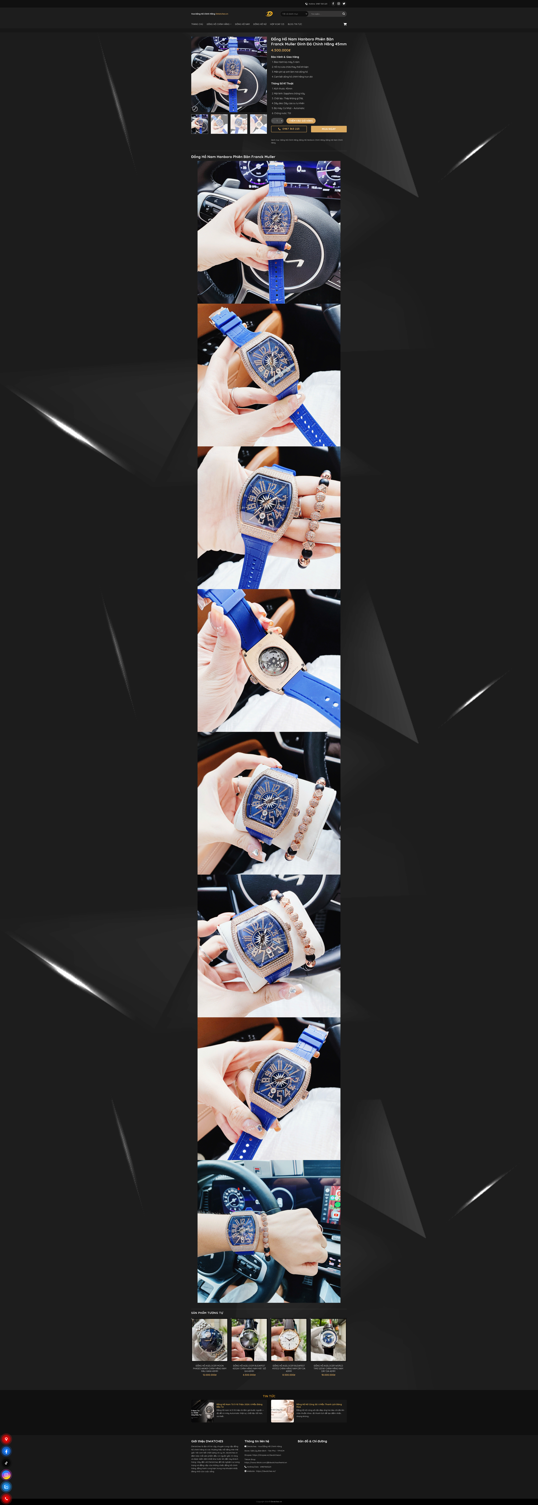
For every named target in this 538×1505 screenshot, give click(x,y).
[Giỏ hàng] (345, 24)
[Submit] (343, 13)
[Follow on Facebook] (333, 3)
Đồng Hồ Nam (242, 24)
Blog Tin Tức (295, 24)
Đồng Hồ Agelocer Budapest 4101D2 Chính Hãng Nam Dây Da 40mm (288, 1368)
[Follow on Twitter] (344, 3)
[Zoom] (195, 109)
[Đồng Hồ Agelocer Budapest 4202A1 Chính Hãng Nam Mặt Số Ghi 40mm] (249, 1340)
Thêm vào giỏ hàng (301, 120)
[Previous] (196, 74)
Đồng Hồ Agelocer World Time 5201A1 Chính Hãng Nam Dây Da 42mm (328, 1368)
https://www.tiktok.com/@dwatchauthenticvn (265, 1462)
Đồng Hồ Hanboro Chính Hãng (312, 140)
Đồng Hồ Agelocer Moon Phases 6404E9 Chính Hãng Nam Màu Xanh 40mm (209, 1368)
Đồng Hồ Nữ (259, 24)
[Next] (261, 74)
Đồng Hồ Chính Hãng (218, 24)
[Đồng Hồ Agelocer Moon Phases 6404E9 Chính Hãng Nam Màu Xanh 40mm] (209, 1340)
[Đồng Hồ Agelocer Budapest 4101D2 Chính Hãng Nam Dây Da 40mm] (288, 1340)
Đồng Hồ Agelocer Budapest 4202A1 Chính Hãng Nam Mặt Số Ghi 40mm (249, 1368)
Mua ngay (329, 129)
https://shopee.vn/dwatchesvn (266, 1455)
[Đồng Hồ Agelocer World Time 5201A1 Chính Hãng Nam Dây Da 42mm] (328, 1340)
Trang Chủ (197, 24)
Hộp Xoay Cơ (277, 24)
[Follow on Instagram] (338, 3)
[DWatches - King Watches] (269, 14)
